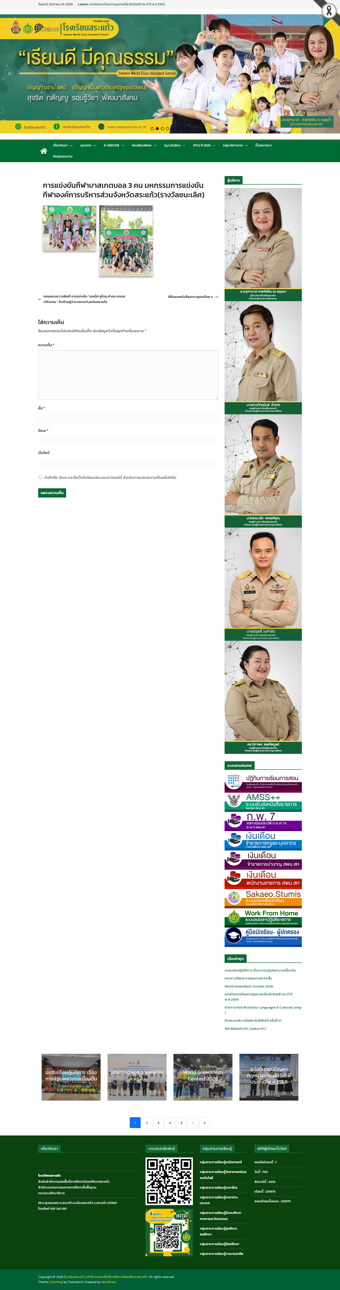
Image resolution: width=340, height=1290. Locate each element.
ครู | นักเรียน (172, 145)
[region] (170, 73)
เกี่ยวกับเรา (60, 145)
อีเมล (43, 430)
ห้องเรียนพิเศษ (141, 145)
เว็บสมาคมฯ (263, 145)
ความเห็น (46, 345)
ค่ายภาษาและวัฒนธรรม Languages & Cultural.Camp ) (263, 1010)
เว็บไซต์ (43, 452)
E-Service (111, 145)
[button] (152, 128)
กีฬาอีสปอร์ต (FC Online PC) (245, 1028)
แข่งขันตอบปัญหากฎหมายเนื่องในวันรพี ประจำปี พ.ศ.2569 (258, 996)
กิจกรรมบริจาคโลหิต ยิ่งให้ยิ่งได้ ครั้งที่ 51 (253, 1020)
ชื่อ (41, 408)
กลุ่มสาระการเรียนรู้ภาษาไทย (219, 1187)
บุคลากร (85, 145)
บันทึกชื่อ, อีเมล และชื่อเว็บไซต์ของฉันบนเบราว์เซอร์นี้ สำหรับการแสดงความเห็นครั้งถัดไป (110, 477)
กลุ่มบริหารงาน (233, 145)
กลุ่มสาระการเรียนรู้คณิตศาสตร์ (221, 1162)
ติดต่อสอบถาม (63, 156)
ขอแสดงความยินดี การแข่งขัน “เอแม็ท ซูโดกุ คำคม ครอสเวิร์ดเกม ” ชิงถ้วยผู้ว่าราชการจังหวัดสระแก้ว (84, 299)
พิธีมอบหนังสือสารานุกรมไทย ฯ (190, 296)
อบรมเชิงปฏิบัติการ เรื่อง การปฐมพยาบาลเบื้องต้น (260, 970)
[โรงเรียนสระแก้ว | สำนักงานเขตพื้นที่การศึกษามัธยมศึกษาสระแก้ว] (43, 151)
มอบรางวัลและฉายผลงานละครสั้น (248, 978)
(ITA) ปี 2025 (201, 145)
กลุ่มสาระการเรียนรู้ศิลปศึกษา (219, 1244)
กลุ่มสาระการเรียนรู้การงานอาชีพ (221, 1253)
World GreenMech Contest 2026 (112, 4)
